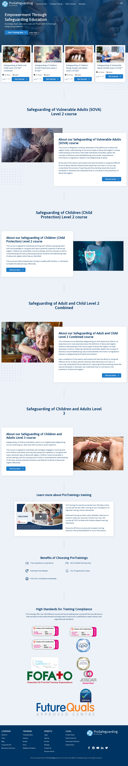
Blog (3, 741)
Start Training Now (15, 32)
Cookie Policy (70, 745)
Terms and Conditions (72, 741)
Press (3, 738)
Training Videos (28, 735)
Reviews (47, 745)
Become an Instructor (8, 748)
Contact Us (47, 748)
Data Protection (71, 738)
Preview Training (56, 4)
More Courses (71, 4)
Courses (25, 738)
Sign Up (46, 738)
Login (46, 735)
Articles (46, 741)
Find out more (110, 179)
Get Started (19, 79)
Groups (25, 741)
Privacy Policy (70, 735)
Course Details (41, 4)
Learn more (33, 32)
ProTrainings (51, 758)
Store (24, 745)
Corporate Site (6, 745)
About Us (4, 735)
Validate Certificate (29, 748)
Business (82, 4)
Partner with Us (49, 751)
